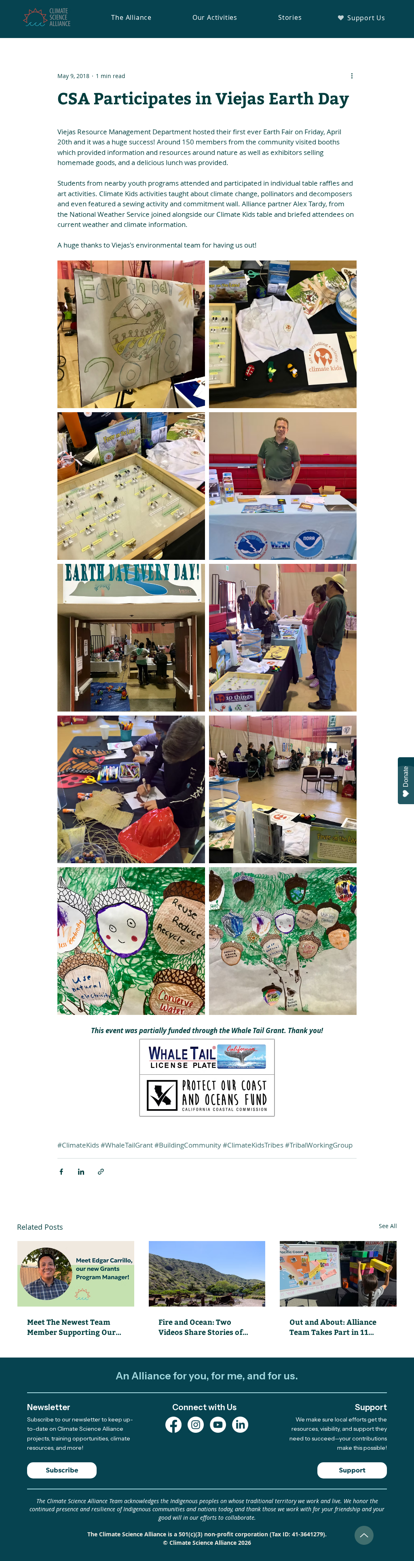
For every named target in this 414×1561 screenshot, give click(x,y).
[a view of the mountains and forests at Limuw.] (207, 1274)
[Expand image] (131, 334)
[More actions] (352, 75)
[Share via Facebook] (61, 1172)
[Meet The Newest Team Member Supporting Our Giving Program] (75, 1274)
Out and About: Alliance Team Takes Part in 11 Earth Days (332, 1327)
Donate (405, 776)
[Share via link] (101, 1172)
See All (388, 1226)
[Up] (364, 1535)
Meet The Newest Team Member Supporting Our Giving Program (71, 1327)
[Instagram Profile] (196, 1425)
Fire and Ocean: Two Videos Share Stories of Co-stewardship (200, 1327)
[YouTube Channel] (218, 1425)
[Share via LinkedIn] (81, 1172)
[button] (131, 17)
